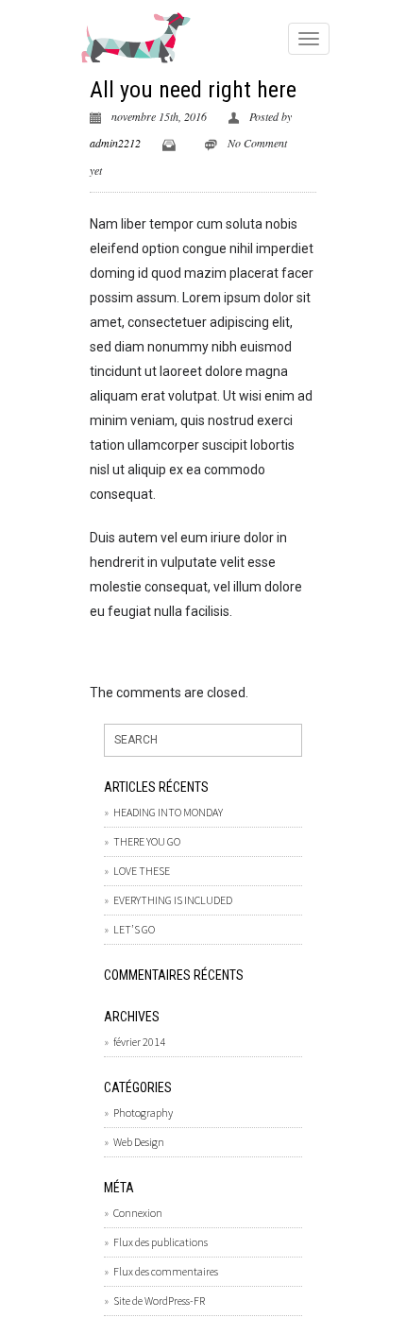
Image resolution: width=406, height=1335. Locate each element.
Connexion (137, 1213)
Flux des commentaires (165, 1271)
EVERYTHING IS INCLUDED (172, 900)
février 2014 (139, 1042)
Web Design (138, 1142)
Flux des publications (160, 1242)
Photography (143, 1112)
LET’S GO (134, 929)
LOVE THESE (141, 871)
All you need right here (193, 90)
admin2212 (115, 142)
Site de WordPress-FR (159, 1300)
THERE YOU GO (146, 841)
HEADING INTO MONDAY (168, 812)
